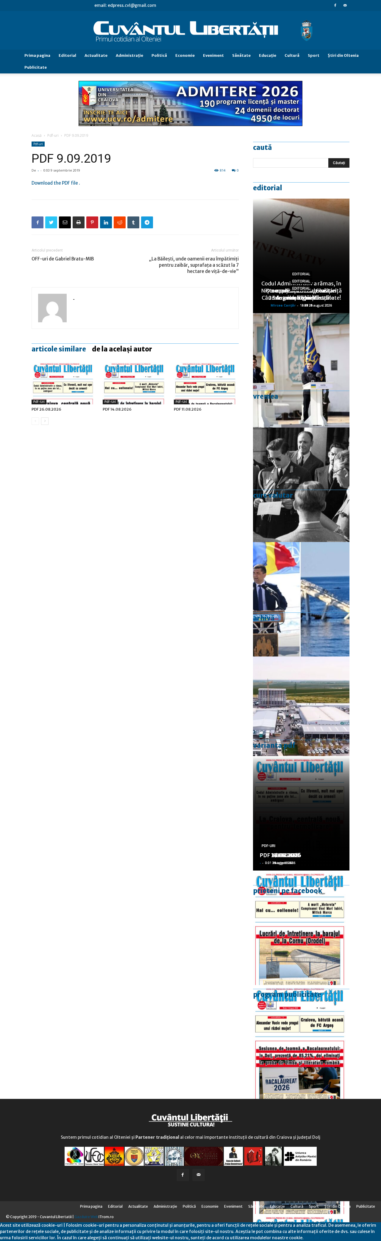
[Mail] (345, 5)
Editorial (67, 55)
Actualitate (96, 55)
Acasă (37, 135)
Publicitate (35, 67)
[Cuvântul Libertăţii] (190, 31)
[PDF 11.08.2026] (206, 382)
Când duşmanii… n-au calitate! (301, 297)
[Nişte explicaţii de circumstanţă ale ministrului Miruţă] (301, 599)
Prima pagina (37, 55)
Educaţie (267, 55)
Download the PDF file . (56, 183)
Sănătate (241, 55)
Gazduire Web (86, 1217)
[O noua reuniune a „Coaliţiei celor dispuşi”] (301, 370)
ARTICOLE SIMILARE (59, 349)
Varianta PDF (274, 745)
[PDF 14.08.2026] (135, 382)
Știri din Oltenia (343, 55)
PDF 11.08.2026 (188, 409)
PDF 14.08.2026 (117, 409)
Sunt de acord (318, 1237)
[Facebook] (335, 5)
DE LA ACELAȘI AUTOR (122, 349)
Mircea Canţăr (283, 305)
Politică (159, 55)
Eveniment (213, 55)
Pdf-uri (53, 135)
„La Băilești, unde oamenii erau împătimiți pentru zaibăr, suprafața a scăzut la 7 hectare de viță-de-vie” (194, 265)
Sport (313, 55)
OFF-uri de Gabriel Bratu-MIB (63, 259)
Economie (185, 55)
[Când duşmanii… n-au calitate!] (301, 713)
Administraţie (129, 55)
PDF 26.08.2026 (46, 409)
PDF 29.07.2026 (280, 855)
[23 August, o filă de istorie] (301, 485)
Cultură (292, 55)
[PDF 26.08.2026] (64, 382)
